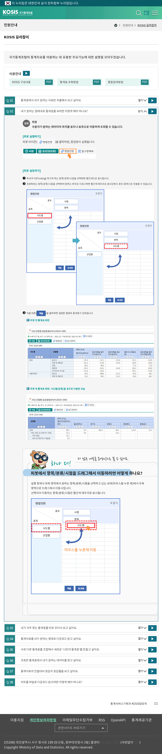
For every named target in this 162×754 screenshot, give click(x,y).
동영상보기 (26, 73)
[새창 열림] (152, 100)
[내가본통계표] (146, 13)
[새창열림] (156, 704)
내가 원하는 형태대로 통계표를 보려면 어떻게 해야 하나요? (54, 111)
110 (136, 742)
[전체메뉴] (155, 13)
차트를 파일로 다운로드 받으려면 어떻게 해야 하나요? (51, 682)
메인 (116, 25)
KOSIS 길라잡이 (147, 25)
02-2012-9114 (110, 742)
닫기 (140, 111)
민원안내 (128, 25)
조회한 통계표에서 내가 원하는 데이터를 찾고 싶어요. (51, 660)
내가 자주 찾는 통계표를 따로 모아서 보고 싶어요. (49, 628)
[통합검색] (138, 13)
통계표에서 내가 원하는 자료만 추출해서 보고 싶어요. (51, 100)
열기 (140, 100)
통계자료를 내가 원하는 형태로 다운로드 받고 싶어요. (51, 639)
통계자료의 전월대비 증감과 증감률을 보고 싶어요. (49, 671)
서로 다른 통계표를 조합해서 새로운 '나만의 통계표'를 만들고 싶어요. (60, 649)
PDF (49, 82)
